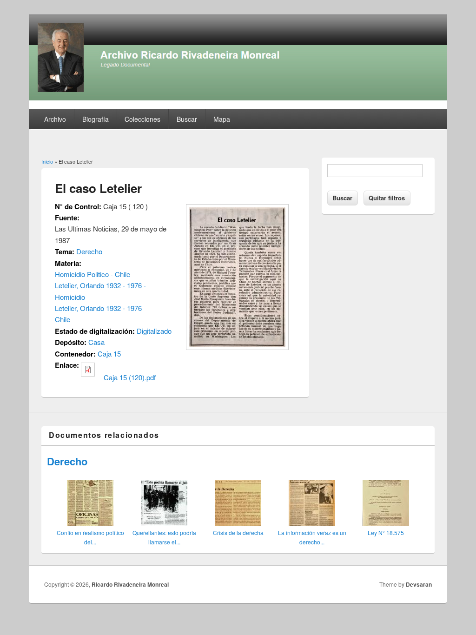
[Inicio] (238, 97)
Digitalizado (154, 331)
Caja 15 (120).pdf (130, 377)
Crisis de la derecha (238, 532)
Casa (96, 342)
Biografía (95, 119)
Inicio (47, 161)
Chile (62, 319)
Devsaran (419, 584)
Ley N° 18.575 (386, 532)
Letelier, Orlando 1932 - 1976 (98, 308)
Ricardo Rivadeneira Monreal (130, 584)
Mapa (221, 119)
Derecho (89, 251)
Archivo (55, 119)
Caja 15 (109, 353)
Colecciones (142, 119)
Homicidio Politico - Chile (92, 274)
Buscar (187, 119)
